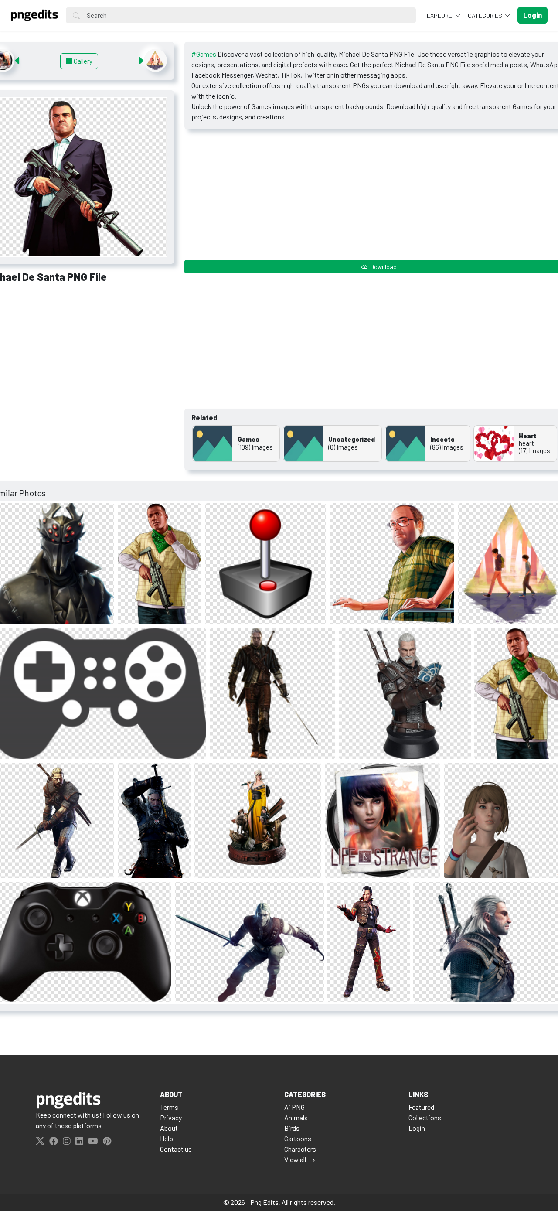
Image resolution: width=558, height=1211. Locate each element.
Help (166, 1138)
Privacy (171, 1117)
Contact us (176, 1149)
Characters (300, 1149)
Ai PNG (294, 1107)
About (169, 1128)
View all (295, 1159)
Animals (296, 1117)
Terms (169, 1107)
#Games (203, 54)
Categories (486, 15)
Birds (291, 1128)
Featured (421, 1107)
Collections (424, 1117)
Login (416, 1128)
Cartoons (297, 1138)
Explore (440, 15)
